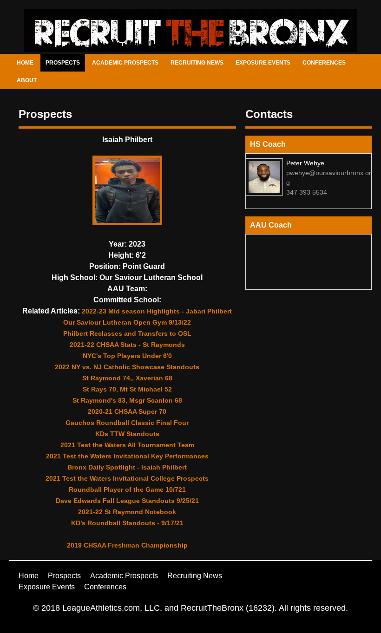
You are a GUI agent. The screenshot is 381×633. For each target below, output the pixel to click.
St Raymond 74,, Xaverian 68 (127, 378)
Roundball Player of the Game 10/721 (127, 489)
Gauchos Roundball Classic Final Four (127, 422)
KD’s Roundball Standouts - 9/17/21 (127, 523)
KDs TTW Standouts (127, 433)
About (27, 80)
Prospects (63, 62)
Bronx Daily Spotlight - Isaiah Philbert (127, 467)
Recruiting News (197, 62)
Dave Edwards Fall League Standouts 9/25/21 (127, 500)
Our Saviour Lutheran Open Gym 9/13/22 (127, 322)
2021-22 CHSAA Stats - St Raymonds (127, 344)
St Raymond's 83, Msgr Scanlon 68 (127, 400)
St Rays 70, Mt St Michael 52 (127, 389)
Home (25, 62)
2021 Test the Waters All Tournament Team (127, 445)
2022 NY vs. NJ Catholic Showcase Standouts (127, 367)
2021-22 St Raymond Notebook (127, 512)
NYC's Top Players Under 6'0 (127, 355)
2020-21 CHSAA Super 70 (127, 411)
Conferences (324, 62)
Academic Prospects (125, 62)
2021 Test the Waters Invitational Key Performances (127, 456)
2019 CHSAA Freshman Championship (127, 545)
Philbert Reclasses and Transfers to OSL (127, 333)
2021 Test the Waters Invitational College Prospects (127, 478)
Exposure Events (263, 62)
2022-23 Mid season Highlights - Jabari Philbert (157, 311)
